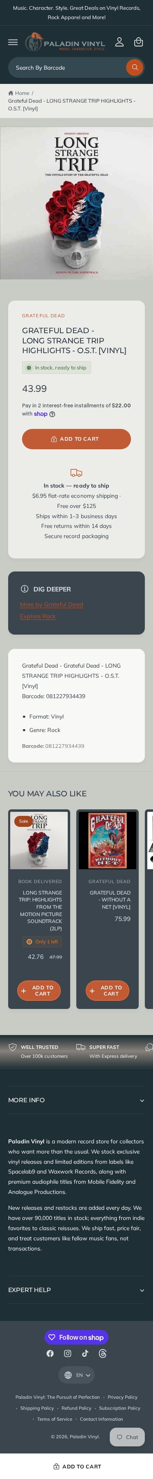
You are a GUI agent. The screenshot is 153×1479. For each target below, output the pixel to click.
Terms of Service (54, 1419)
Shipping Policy (37, 1408)
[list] (76, 1051)
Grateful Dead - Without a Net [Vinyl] (110, 900)
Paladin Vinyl (84, 1436)
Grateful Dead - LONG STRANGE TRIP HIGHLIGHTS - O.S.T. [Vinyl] (72, 104)
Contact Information (101, 1419)
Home (22, 93)
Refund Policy (76, 1408)
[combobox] (76, 67)
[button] (13, 42)
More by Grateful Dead (51, 604)
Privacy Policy (122, 1397)
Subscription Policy (119, 1408)
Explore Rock (38, 616)
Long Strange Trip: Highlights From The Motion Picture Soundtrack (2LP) (40, 911)
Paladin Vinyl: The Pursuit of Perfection (58, 1397)
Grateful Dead (43, 316)
